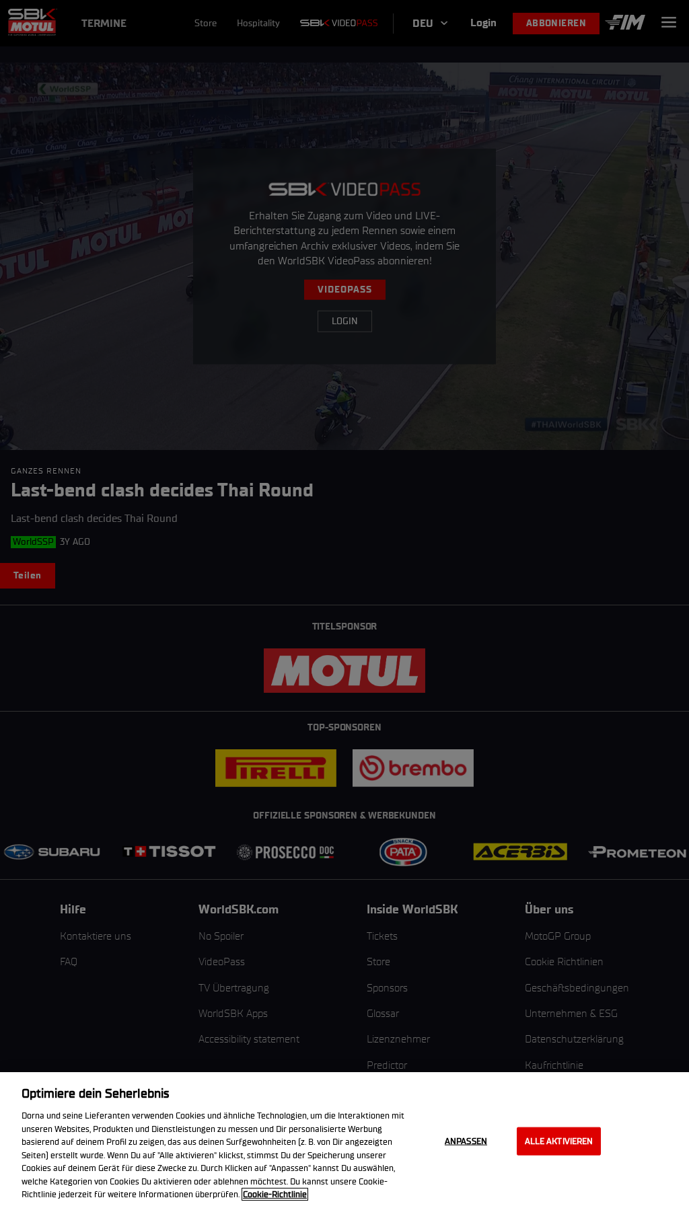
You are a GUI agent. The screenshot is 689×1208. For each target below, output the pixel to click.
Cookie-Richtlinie (275, 1194)
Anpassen (466, 1141)
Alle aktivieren (559, 1141)
